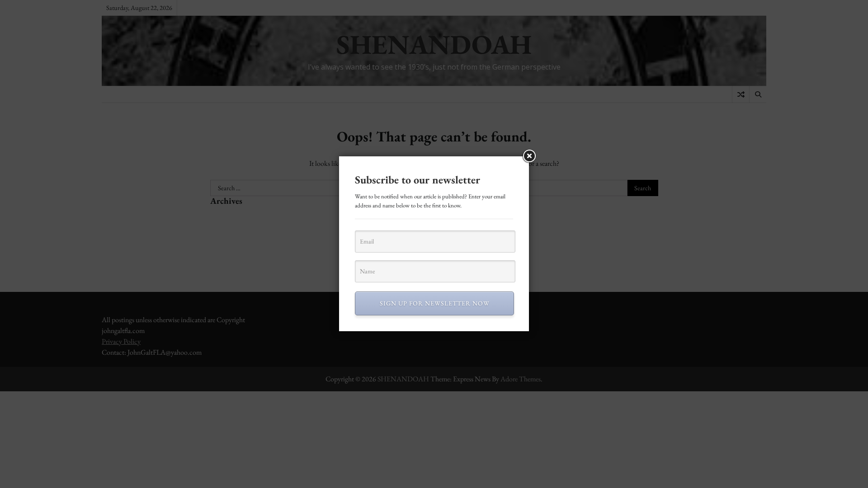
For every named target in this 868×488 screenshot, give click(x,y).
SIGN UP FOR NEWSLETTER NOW (435, 303)
